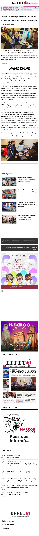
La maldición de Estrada (14, 494)
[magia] (19, 336)
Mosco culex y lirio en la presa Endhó (17, 487)
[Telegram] (21, 68)
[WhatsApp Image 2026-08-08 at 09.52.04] (19, 8)
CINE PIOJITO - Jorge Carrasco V (16, 472)
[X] (14, 68)
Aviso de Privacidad (10, 525)
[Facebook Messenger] (25, 68)
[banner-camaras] (19, 305)
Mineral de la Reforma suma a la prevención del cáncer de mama (21, 248)
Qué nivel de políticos (13, 457)
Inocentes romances (12, 474)
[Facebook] (10, 68)
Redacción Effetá (6, 63)
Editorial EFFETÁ (12, 455)
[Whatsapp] (17, 68)
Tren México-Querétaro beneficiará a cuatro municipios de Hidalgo (18, 241)
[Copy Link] (28, 68)
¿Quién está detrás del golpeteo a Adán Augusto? (21, 481)
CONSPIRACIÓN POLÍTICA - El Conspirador (20, 479)
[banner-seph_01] (19, 271)
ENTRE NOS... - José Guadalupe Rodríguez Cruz (20, 485)
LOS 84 (3, 27)
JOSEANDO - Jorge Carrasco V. (15, 492)
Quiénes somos (8, 521)
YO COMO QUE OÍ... (13, 462)
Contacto (5, 528)
